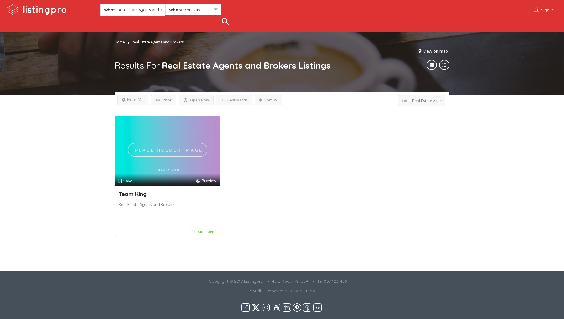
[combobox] (193, 11)
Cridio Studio (303, 290)
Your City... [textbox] (194, 9)
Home (120, 42)
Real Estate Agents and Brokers (147, 204)
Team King (133, 193)
